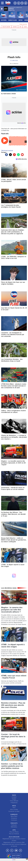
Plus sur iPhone (14, 832)
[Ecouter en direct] (18, 3)
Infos (20, 20)
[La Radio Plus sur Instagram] (20, 850)
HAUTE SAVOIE (6, 26)
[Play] (2, 9)
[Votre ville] (15, 3)
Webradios (14, 827)
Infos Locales (14, 809)
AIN (20, 26)
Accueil (4, 20)
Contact (14, 797)
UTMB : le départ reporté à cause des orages (12, 645)
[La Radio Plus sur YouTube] (16, 850)
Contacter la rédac (14, 811)
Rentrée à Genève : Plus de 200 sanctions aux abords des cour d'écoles (13, 705)
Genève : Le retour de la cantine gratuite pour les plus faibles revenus (12, 766)
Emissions (14, 818)
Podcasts (14, 825)
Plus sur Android (14, 833)
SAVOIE (15, 26)
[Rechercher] (22, 3)
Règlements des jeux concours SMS (14, 842)
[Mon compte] (25, 3)
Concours (14, 820)
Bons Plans (12, 20)
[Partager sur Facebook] (6, 155)
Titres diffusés (14, 800)
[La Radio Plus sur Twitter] (11, 850)
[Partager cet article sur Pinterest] (14, 155)
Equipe (14, 799)
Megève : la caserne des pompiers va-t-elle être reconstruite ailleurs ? (11, 609)
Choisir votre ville (23, 24)
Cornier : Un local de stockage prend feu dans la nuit (13, 736)
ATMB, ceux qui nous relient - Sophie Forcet (13, 677)
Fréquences (14, 802)
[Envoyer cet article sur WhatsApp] (18, 155)
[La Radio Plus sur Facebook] (7, 850)
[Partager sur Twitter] (10, 155)
